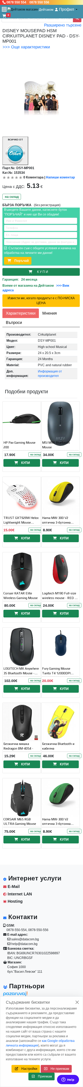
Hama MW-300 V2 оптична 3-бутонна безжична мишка (56, 522)
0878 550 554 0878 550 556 (27, 2)
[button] (66, 9)
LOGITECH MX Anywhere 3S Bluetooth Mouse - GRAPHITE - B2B (21, 673)
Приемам (43, 1076)
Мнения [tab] (49, 313)
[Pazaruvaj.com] (21, 995)
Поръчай (20, 260)
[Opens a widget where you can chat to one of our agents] (68, 1080)
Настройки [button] (27, 1068)
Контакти (21, 917)
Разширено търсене (62, 25)
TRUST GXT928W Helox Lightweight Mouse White (21, 522)
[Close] (77, 1002)
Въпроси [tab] (14, 322)
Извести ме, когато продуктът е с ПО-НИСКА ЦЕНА (41, 300)
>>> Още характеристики (26, 47)
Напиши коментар (60, 177)
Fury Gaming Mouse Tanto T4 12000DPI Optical (56, 673)
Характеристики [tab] (20, 313)
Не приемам (58, 1068)
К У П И (43, 272)
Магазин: (14, 962)
